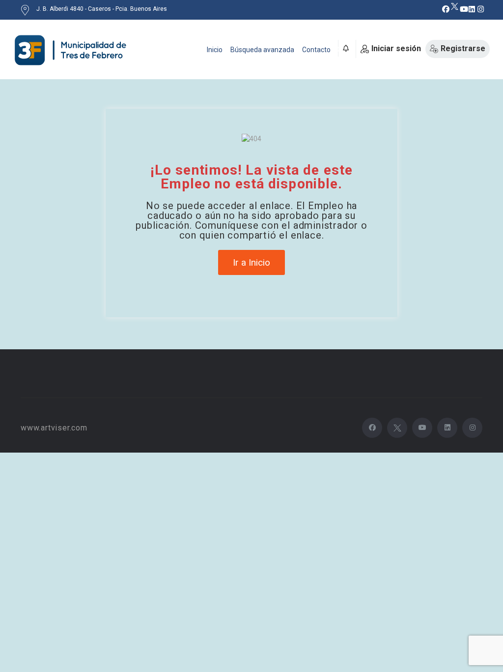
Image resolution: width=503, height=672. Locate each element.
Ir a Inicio (251, 262)
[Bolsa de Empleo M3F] (72, 50)
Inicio (215, 50)
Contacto (316, 50)
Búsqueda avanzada (262, 50)
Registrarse (463, 48)
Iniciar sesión (396, 48)
